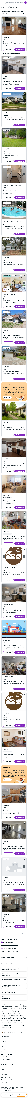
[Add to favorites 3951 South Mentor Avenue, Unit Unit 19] (24, 859)
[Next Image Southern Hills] (24, 411)
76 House (6, 718)
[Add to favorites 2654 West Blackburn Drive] (24, 348)
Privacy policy (4, 1074)
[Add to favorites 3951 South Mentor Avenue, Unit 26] (24, 823)
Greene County (15, 933)
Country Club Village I (10, 500)
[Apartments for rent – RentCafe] (5, 1032)
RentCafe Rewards (5, 1059)
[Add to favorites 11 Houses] (24, 549)
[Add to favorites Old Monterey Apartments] (24, 275)
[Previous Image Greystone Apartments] (4, 210)
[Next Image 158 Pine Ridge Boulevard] (24, 26)
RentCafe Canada (5, 1056)
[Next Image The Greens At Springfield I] (24, 665)
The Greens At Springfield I (11, 681)
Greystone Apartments (10, 226)
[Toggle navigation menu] (3, 2)
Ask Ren (22, 1094)
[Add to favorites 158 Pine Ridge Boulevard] (24, 18)
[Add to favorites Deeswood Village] (24, 94)
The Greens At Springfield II (11, 609)
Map (6, 1094)
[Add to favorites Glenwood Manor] (24, 730)
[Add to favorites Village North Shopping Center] (24, 622)
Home (3, 933)
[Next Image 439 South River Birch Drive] (24, 794)
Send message (20, 49)
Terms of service (5, 1072)
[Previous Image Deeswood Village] (4, 101)
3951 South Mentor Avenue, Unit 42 (14, 919)
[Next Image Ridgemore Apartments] (24, 447)
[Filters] (25, 7)
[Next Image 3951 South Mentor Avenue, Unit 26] (24, 830)
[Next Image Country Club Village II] (24, 520)
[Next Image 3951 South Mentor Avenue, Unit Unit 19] (24, 866)
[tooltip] (5, 39)
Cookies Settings (5, 1082)
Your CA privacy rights (6, 1077)
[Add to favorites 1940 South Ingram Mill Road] (24, 57)
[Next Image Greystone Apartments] (24, 210)
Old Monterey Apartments (11, 299)
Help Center (4, 1044)
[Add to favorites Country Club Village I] (24, 476)
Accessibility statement (6, 1079)
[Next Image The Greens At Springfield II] (24, 593)
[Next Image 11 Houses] (24, 556)
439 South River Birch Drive (11, 810)
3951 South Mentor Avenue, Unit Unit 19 (15, 882)
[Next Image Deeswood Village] (24, 101)
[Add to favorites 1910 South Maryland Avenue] (24, 239)
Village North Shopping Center (12, 645)
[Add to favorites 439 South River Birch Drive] (24, 786)
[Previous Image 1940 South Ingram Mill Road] (4, 65)
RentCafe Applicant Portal (7, 1064)
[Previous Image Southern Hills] (4, 411)
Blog (2, 1046)
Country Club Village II (10, 536)
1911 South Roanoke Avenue (12, 335)
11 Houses (7, 572)
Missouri (8, 933)
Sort (24, 14)
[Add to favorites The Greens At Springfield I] (24, 658)
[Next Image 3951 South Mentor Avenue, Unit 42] (24, 903)
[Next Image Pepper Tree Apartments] (24, 174)
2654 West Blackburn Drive (11, 371)
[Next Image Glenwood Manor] (24, 738)
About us (3, 1039)
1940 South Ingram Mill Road (12, 81)
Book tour (8, 49)
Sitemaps (3, 1051)
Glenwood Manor (8, 754)
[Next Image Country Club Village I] (24, 484)
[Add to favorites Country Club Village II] (24, 513)
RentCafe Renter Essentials (7, 1062)
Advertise (3, 1049)
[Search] (25, 2)
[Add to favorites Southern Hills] (24, 404)
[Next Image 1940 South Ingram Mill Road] (24, 65)
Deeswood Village (9, 117)
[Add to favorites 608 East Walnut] (24, 130)
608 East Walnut (8, 153)
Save (13, 1094)
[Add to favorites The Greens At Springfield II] (24, 585)
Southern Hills (8, 427)
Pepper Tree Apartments (11, 190)
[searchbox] (16, 2)
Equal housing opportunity (7, 1090)
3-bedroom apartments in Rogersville (9, 945)
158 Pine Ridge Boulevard (11, 42)
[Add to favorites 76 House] (24, 694)
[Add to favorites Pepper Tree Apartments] (24, 166)
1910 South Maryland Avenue (12, 262)
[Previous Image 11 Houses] (4, 556)
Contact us (3, 1041)
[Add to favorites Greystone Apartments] (24, 203)
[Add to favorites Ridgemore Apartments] (24, 440)
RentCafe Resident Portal (7, 1067)
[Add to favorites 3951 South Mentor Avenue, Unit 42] (24, 895)
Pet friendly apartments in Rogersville (9, 951)
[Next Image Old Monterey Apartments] (24, 283)
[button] (14, 26)
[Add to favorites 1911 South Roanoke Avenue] (24, 312)
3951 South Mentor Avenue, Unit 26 (14, 846)
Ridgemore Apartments (10, 463)
